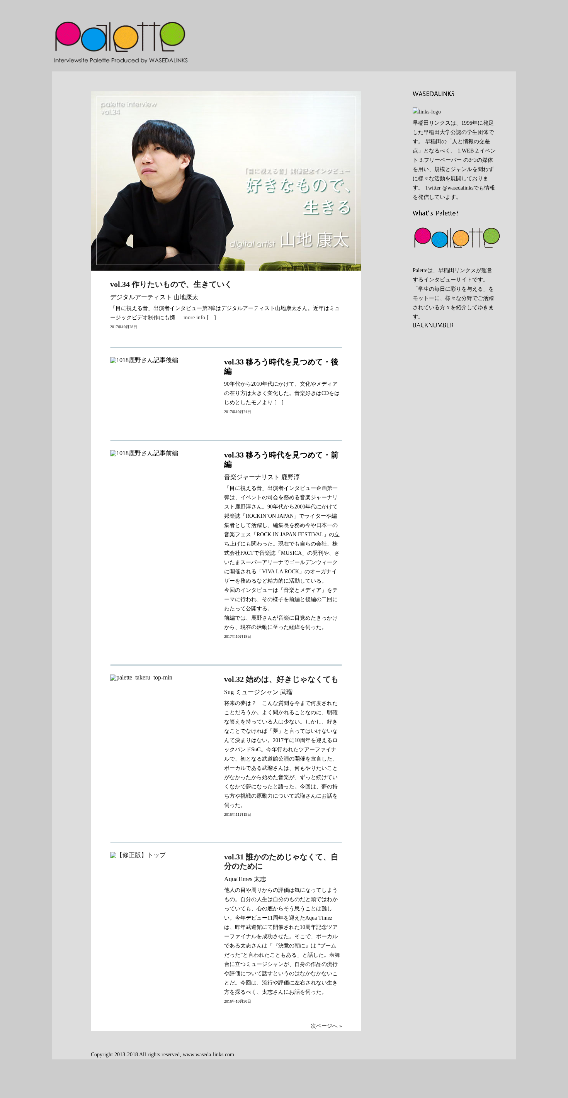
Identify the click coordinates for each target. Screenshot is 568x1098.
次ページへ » (326, 1026)
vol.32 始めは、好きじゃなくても (281, 679)
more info (194, 317)
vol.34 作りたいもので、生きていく (171, 284)
